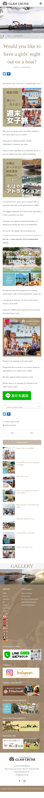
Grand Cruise (14, 422)
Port (4, 602)
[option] (17, 577)
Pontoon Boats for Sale (28, 605)
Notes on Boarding (26, 593)
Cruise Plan (6, 599)
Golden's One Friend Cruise (24, 547)
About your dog (25, 596)
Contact (5, 611)
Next (31, 433)
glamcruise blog (26, 67)
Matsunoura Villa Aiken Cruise (25, 519)
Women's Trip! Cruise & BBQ (25, 448)
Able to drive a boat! (22, 476)
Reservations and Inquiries (28, 602)
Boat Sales (6, 608)
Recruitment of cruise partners (29, 599)
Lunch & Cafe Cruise (14, 407)
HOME (4, 593)
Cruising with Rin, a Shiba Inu (25, 533)
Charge (5, 605)
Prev (12, 433)
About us (5, 596)
